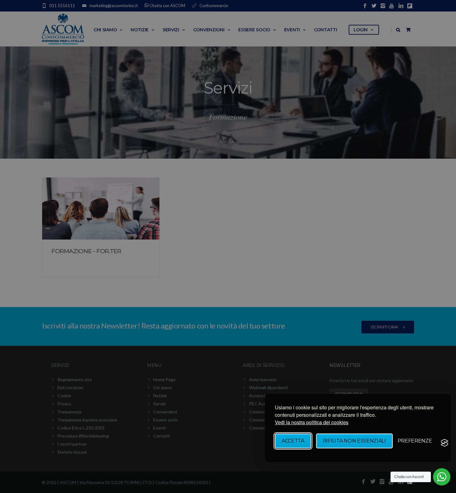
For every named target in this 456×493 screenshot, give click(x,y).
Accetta (293, 441)
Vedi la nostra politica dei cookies (311, 422)
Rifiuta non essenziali (354, 441)
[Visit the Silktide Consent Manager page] (444, 442)
